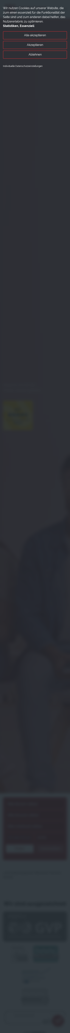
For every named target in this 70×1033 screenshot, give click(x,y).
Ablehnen (35, 54)
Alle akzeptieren (35, 35)
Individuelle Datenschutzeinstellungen (23, 66)
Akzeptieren (35, 45)
